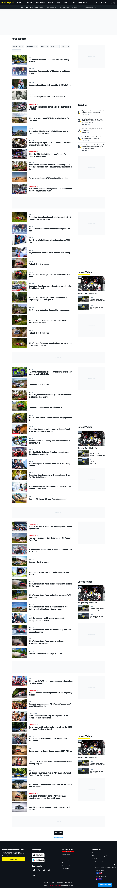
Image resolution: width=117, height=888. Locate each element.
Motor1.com (65, 857)
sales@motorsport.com (98, 861)
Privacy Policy (68, 882)
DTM (72, 2)
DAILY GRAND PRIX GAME (36, 7)
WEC (58, 2)
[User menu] (114, 2)
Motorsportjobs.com (68, 860)
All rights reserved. (67, 885)
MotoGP (29, 2)
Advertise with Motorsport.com (101, 856)
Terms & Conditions (48, 882)
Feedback (95, 853)
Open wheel (82, 2)
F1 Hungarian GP (76, 7)
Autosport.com (66, 863)
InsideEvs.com (66, 854)
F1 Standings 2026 (64, 7)
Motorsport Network (54, 885)
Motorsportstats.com (68, 865)
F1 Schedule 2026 (51, 7)
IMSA (65, 2)
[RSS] (34, 875)
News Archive (58, 837)
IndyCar (50, 2)
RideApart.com (66, 868)
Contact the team (97, 859)
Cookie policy (59, 882)
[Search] (111, 2)
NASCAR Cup (40, 2)
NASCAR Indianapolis (90, 7)
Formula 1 (19, 2)
